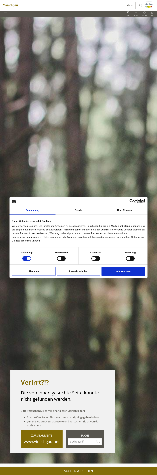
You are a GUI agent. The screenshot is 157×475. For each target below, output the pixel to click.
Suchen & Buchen (78, 471)
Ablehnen (34, 271)
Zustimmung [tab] (32, 210)
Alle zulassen (123, 271)
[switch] (61, 258)
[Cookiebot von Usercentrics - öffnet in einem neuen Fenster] (131, 201)
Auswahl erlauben (78, 271)
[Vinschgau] (63, 5)
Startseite (58, 421)
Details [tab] (78, 210)
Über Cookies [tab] (124, 210)
